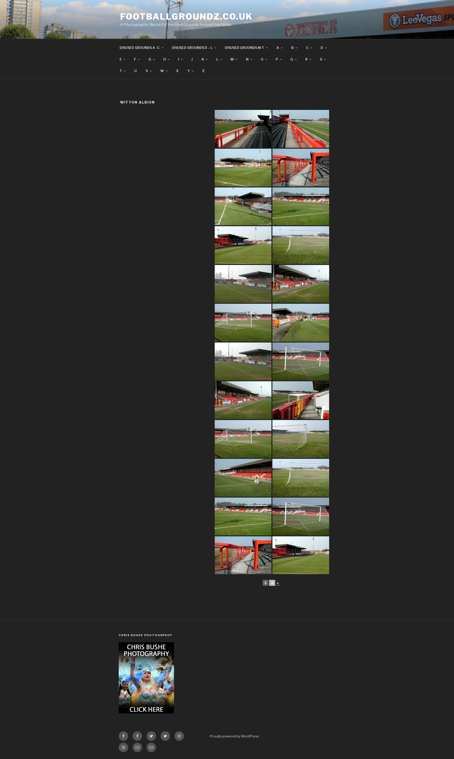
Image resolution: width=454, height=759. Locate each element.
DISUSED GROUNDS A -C (140, 48)
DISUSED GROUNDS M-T (244, 48)
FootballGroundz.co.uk (186, 16)
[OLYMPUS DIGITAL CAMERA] (243, 129)
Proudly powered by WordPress (234, 736)
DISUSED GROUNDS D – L (192, 48)
